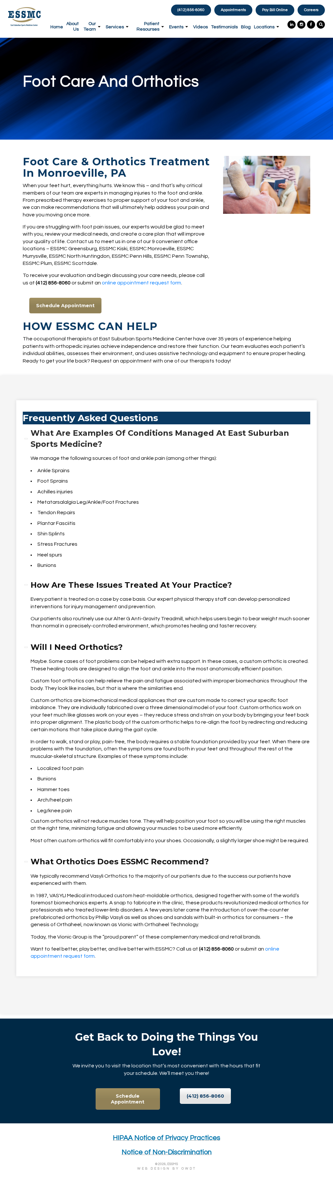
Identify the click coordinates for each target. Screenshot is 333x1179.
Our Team (90, 26)
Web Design (153, 1168)
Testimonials (224, 27)
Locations (264, 27)
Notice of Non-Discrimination (167, 1152)
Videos (200, 27)
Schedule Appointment (65, 305)
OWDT (188, 1168)
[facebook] (310, 25)
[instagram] (300, 25)
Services (115, 27)
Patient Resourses (148, 26)
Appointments (233, 10)
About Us (72, 26)
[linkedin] (291, 25)
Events (176, 27)
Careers (311, 10)
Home (56, 27)
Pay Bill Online (275, 10)
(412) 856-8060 (205, 1096)
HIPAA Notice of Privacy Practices (166, 1137)
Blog (246, 27)
